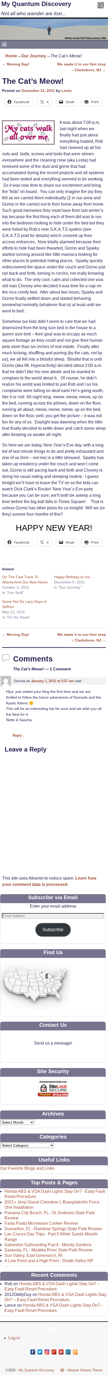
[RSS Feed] (75, 1352)
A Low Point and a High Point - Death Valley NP (48, 1260)
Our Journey (33, 56)
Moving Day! (15, 64)
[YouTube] (61, 1352)
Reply (19, 735)
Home (11, 56)
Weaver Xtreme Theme (84, 1370)
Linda (66, 91)
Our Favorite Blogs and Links (27, 1168)
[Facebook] (32, 1352)
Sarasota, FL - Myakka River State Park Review (48, 1250)
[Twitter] (39, 1352)
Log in (14, 1338)
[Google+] (54, 1352)
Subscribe (52, 929)
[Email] (68, 1352)
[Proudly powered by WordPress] (62, 1370)
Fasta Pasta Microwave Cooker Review (41, 1223)
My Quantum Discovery (36, 3)
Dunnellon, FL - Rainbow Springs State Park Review (53, 1229)
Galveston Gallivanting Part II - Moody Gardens (47, 1245)
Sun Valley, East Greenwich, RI (33, 1255)
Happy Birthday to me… (74, 577)
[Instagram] (47, 1352)
